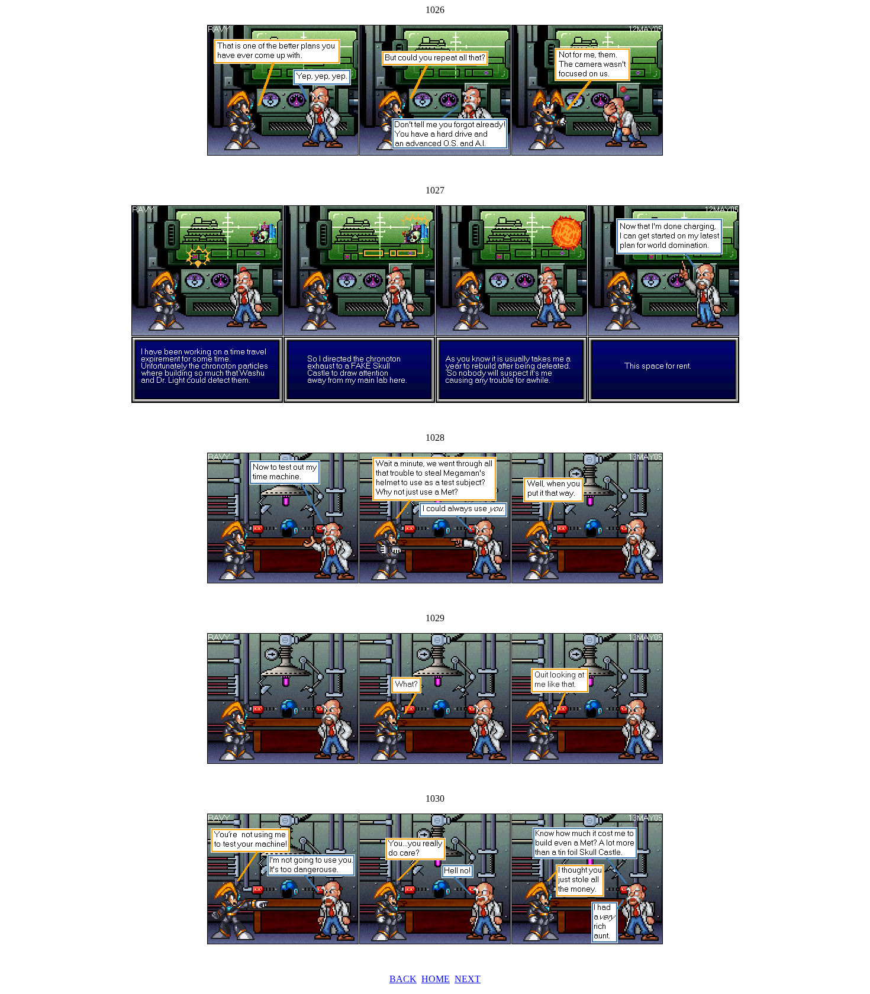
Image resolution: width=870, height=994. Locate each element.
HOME (435, 979)
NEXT (468, 979)
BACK (403, 979)
